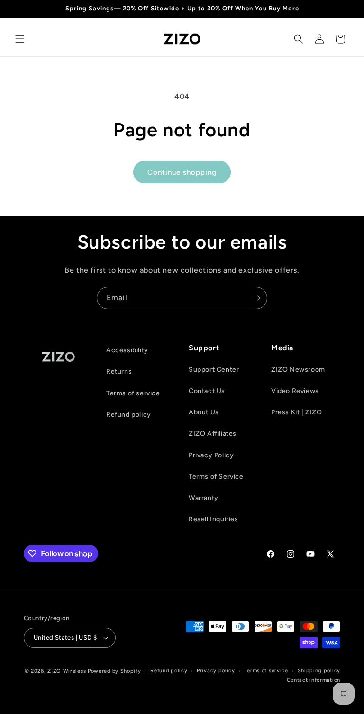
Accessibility (127, 350)
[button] (19, 38)
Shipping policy (319, 671)
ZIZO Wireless (66, 671)
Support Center (214, 370)
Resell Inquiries (213, 519)
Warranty (203, 498)
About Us (204, 412)
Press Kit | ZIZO (296, 412)
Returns (119, 371)
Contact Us (207, 391)
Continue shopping (182, 172)
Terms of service (133, 393)
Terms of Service (216, 477)
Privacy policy (216, 671)
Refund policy (128, 415)
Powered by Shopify (114, 671)
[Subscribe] (256, 298)
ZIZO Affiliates (213, 433)
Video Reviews (295, 391)
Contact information (313, 680)
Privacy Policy (211, 455)
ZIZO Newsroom (298, 370)
